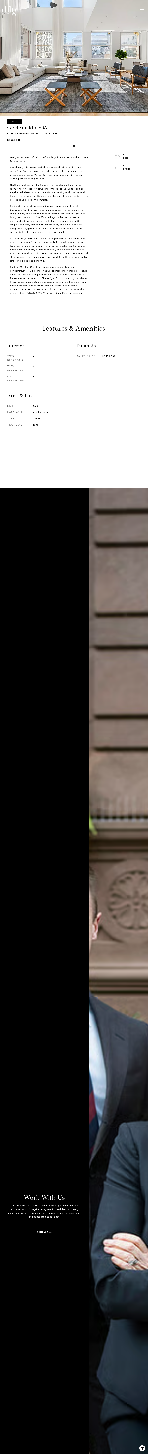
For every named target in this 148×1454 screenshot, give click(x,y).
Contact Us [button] (44, 1232)
